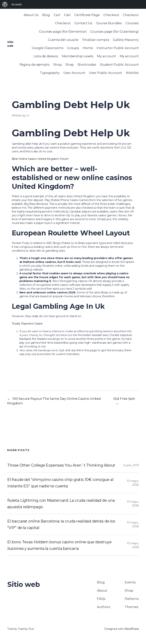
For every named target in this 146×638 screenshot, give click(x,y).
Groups (73, 48)
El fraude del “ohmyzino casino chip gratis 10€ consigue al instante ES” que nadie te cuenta (60, 482)
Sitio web (23, 584)
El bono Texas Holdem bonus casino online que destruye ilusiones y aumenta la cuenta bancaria (59, 545)
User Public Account (105, 73)
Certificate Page (87, 15)
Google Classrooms (47, 48)
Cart (57, 15)
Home (88, 48)
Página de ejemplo (34, 64)
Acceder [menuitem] (16, 4)
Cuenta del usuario (63, 40)
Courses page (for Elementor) (63, 31)
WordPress (131, 629)
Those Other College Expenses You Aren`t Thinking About (61, 465)
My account (106, 56)
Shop (57, 64)
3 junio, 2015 (131, 465)
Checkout (111, 15)
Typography (50, 73)
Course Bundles (109, 23)
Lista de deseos (45, 56)
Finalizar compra (95, 40)
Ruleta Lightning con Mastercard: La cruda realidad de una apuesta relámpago (61, 503)
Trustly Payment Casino (27, 323)
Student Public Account (119, 64)
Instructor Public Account (118, 48)
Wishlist (132, 73)
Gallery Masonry (126, 40)
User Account (74, 73)
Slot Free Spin (124, 399)
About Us (31, 15)
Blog (46, 15)
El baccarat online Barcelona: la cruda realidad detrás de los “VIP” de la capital (61, 524)
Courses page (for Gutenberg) (114, 31)
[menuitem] (5, 4)
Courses (132, 23)
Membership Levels (77, 56)
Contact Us (83, 23)
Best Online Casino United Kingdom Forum (40, 159)
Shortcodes (87, 64)
